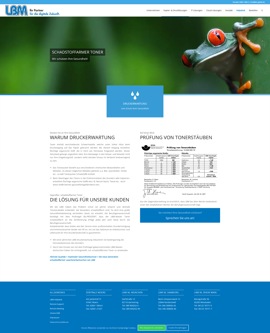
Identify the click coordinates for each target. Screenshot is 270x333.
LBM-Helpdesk (56, 299)
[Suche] (262, 10)
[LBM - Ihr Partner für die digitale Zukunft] (32, 10)
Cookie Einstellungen (178, 328)
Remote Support (57, 304)
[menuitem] (153, 10)
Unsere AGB (55, 313)
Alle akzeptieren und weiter (151, 328)
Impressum (54, 317)
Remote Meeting (57, 308)
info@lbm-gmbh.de (257, 2)
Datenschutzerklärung (59, 322)
